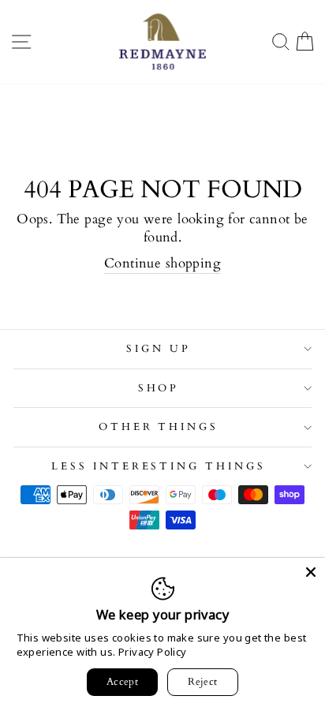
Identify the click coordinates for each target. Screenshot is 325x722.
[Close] (311, 572)
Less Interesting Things (158, 466)
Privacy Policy (152, 652)
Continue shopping (162, 263)
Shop (159, 388)
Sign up (158, 349)
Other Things (159, 427)
